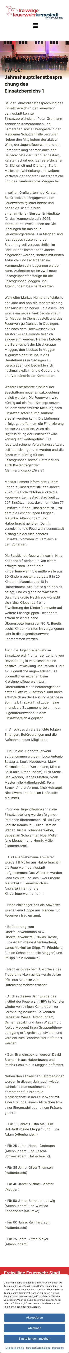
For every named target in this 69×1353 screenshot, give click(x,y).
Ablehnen (34, 1328)
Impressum (58, 1347)
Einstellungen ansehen (34, 1338)
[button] (35, 25)
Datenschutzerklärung (38, 1347)
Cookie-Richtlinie (15, 1347)
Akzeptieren (34, 1317)
